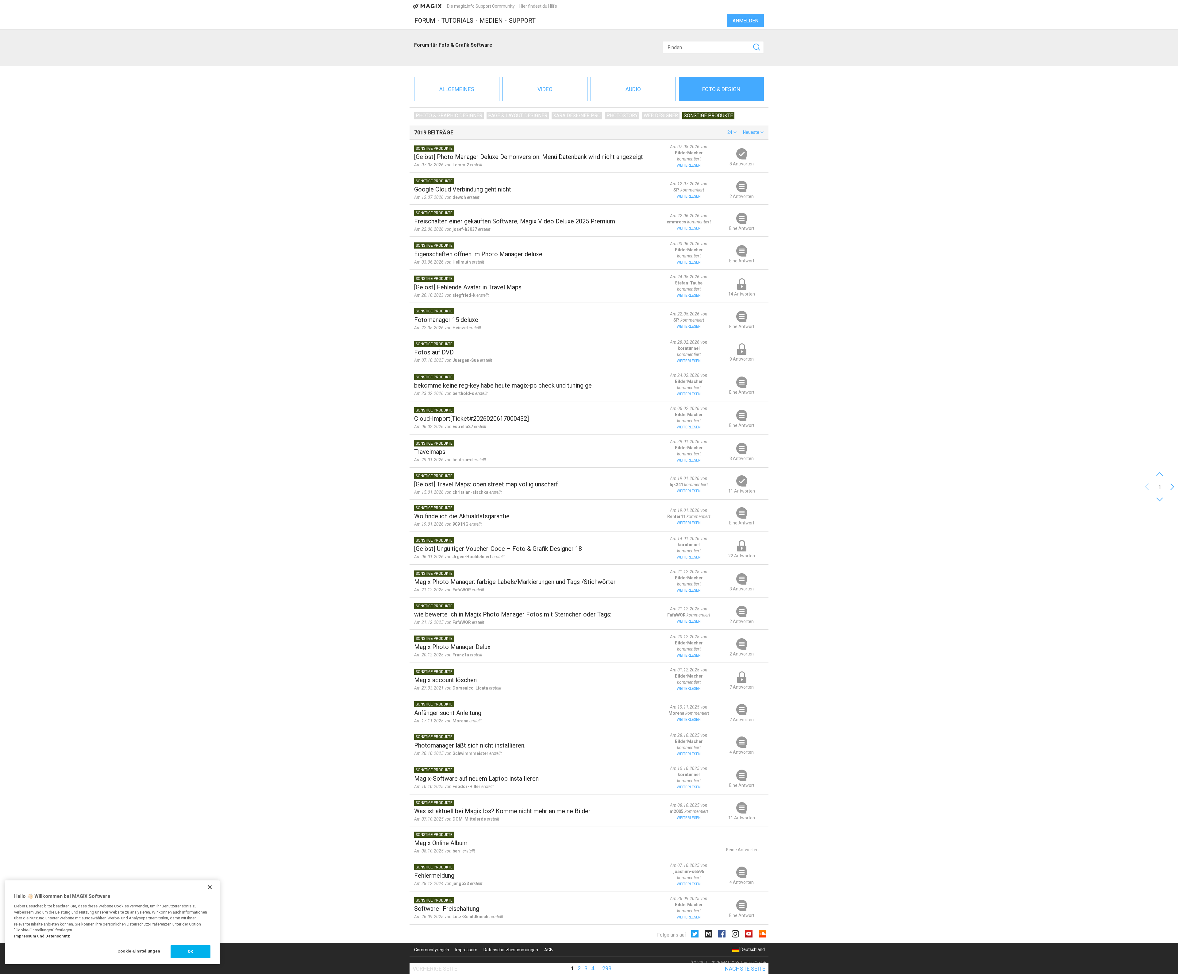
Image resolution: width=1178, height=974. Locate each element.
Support (522, 20)
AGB (548, 949)
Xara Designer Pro (577, 115)
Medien (491, 20)
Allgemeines (456, 89)
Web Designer (661, 115)
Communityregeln (431, 949)
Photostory (622, 115)
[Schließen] (210, 887)
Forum (424, 20)
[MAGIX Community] (428, 5)
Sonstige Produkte (708, 115)
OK (190, 951)
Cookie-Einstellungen (138, 951)
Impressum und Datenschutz (42, 936)
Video (544, 89)
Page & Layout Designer (517, 115)
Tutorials (457, 20)
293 (606, 968)
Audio (633, 89)
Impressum (466, 949)
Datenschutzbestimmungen (510, 949)
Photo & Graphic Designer (449, 115)
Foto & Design (721, 89)
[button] (732, 132)
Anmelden (745, 21)
